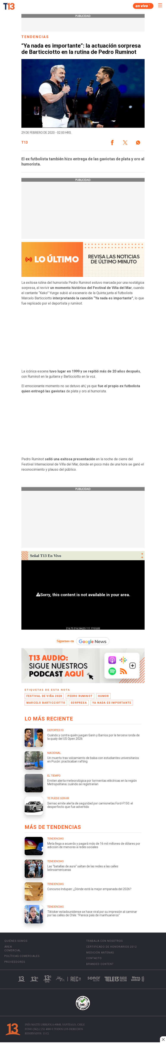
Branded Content (100, 964)
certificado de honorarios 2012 (111, 946)
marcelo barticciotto (45, 702)
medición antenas (100, 952)
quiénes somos (15, 940)
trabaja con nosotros (104, 940)
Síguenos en (65, 641)
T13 (24, 142)
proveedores (14, 961)
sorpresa (79, 702)
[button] (112, 142)
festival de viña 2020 (44, 696)
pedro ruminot (80, 696)
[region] (83, 1053)
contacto (94, 958)
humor (103, 696)
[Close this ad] (163, 1039)
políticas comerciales (22, 956)
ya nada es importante (111, 702)
